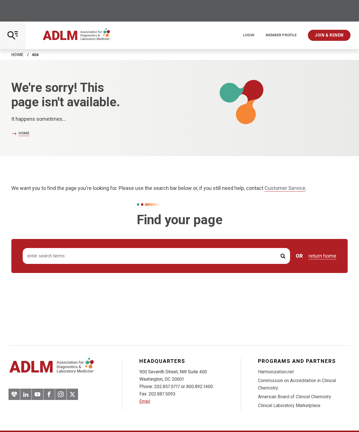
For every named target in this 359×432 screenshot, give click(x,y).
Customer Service (284, 188)
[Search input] (156, 256)
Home (17, 54)
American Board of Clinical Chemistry (294, 396)
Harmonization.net (276, 371)
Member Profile (281, 35)
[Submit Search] (283, 256)
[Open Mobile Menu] (12, 35)
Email (144, 401)
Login (248, 35)
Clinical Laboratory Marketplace (289, 405)
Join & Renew (329, 35)
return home (322, 256)
